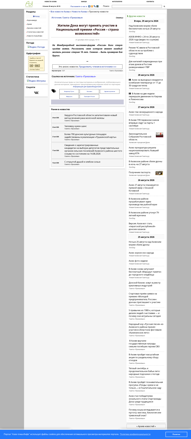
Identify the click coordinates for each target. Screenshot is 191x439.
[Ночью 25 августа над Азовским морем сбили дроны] (146, 244)
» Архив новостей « (146, 426)
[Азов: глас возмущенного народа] (146, 113)
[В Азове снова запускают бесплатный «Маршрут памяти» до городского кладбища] (146, 273)
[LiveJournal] (94, 6)
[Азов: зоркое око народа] (146, 254)
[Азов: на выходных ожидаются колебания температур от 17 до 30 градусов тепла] (146, 84)
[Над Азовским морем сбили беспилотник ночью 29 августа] (146, 28)
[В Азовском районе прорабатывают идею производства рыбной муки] (146, 203)
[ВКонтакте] (89, 6)
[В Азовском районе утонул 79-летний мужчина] (146, 215)
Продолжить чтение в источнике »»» (97, 66)
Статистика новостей (35, 32)
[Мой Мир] (97, 6)
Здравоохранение (109, 91)
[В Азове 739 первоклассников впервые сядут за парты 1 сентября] (146, 124)
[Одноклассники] (92, 6)
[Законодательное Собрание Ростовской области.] (146, 138)
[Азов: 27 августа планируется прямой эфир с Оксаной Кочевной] (146, 189)
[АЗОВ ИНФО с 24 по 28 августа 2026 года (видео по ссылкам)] (146, 39)
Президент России (89, 96)
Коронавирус (31, 20)
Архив (29, 24)
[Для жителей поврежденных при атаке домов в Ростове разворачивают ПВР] (146, 65)
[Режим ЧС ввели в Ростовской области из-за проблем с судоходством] (146, 52)
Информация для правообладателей (87, 87)
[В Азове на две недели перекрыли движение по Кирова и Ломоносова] (146, 98)
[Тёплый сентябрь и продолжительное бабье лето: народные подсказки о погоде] (146, 372)
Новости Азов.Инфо (34, 36)
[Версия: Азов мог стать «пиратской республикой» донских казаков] (146, 227)
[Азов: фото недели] (146, 262)
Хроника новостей (33, 28)
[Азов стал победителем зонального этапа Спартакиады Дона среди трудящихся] (146, 400)
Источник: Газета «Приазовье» (67, 17)
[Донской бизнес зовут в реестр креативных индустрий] (146, 285)
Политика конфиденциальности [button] (135, 434)
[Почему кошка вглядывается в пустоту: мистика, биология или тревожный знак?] (146, 414)
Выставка (89, 91)
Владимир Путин (69, 91)
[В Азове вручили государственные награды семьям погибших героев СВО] (146, 345)
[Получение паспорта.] (146, 174)
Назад (36, 16)
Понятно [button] (176, 434)
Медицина (69, 96)
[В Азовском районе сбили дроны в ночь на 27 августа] (146, 164)
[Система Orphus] (36, 70)
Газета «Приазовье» (116, 71)
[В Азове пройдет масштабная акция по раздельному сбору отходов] (146, 358)
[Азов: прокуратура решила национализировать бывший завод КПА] (146, 152)
